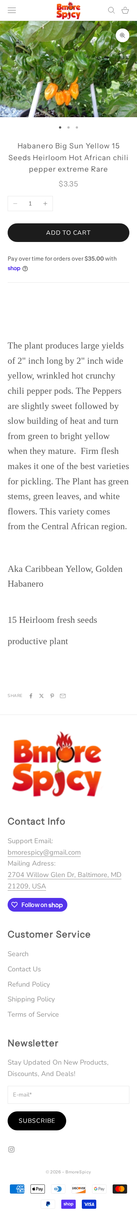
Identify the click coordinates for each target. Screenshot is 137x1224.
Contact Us (24, 969)
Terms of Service (33, 1014)
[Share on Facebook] (31, 696)
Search (18, 953)
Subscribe (37, 1121)
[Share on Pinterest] (52, 696)
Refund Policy (29, 984)
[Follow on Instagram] (11, 1149)
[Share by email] (63, 696)
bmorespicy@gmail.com (44, 852)
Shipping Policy (31, 999)
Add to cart (68, 233)
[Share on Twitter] (41, 696)
